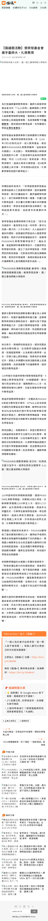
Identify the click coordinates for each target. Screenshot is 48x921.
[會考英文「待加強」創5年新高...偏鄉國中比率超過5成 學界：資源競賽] (10, 837)
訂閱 (34, 911)
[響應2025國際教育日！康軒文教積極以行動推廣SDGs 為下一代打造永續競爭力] (10, 876)
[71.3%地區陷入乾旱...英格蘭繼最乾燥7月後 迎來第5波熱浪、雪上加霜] (10, 773)
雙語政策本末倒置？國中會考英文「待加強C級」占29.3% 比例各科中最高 (33, 822)
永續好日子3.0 (20, 7)
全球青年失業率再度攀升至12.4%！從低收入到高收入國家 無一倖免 (33, 759)
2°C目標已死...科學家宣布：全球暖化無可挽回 (25, 702)
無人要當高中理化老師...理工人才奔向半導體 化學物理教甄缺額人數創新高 (33, 849)
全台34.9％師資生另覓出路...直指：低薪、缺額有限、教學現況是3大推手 (32, 862)
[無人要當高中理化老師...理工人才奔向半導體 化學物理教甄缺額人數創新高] (10, 850)
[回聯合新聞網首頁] (3, 3)
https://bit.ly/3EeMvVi (21, 672)
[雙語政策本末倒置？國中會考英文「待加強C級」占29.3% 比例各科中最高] (10, 823)
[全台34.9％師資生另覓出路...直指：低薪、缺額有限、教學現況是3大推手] (10, 863)
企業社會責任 (10, 720)
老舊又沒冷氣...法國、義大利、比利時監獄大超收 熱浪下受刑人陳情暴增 (33, 788)
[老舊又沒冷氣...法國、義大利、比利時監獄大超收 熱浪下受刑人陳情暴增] (10, 789)
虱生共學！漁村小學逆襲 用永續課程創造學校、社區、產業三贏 (32, 889)
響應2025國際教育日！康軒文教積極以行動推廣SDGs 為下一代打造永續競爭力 (33, 875)
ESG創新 (33, 7)
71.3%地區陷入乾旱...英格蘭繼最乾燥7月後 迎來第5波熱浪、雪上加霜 (33, 772)
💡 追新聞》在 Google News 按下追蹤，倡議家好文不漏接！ (25, 694)
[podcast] (37, 3)
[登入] (41, 3)
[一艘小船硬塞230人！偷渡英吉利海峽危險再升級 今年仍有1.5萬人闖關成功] (10, 802)
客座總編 (6, 7)
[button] (45, 3)
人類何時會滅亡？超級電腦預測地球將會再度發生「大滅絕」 (25, 710)
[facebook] (33, 3)
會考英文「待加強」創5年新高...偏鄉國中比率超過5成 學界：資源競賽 (32, 836)
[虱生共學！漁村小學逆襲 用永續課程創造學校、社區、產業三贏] (10, 890)
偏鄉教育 (25, 720)
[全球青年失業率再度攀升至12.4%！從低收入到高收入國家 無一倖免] (10, 760)
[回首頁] (9, 3)
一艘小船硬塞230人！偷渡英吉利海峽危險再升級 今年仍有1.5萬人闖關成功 (33, 801)
